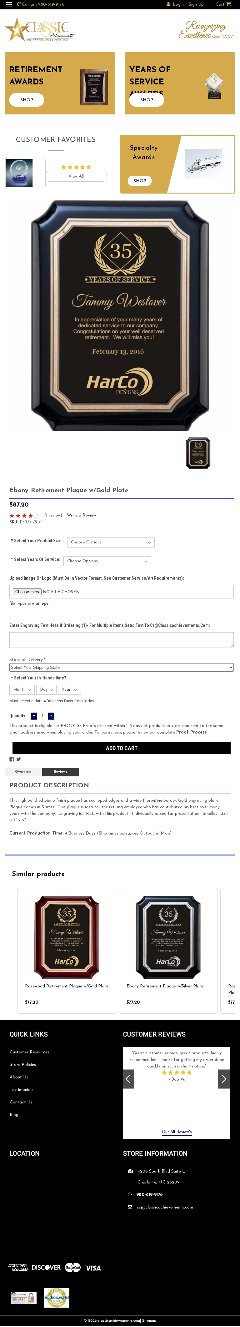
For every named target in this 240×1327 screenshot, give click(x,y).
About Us (19, 1077)
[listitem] (66, 951)
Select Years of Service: (35, 559)
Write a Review (81, 515)
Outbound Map (155, 833)
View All (76, 176)
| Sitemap (148, 1321)
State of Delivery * (27, 660)
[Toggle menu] (8, 8)
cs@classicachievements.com (165, 1207)
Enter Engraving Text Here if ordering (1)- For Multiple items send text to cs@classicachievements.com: (109, 625)
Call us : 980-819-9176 (43, 4)
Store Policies (23, 1064)
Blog (14, 1115)
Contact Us (21, 1102)
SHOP (26, 100)
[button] (11, 951)
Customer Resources (29, 1052)
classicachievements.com (119, 1321)
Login (178, 4)
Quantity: (17, 715)
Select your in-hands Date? (38, 677)
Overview (23, 772)
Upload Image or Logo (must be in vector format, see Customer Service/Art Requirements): (96, 578)
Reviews (61, 772)
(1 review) (53, 515)
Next (224, 1078)
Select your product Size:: (37, 540)
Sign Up (196, 4)
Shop (139, 181)
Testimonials (21, 1089)
